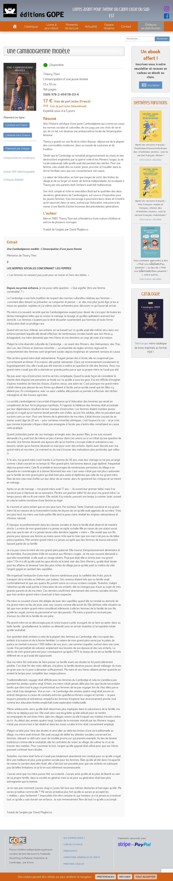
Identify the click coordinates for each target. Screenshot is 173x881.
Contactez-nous (73, 844)
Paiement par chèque (17, 148)
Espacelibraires (109, 26)
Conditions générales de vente (82, 857)
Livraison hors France (17, 135)
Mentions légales (74, 863)
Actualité (91, 26)
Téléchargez (141, 343)
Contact (126, 26)
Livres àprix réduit (51, 26)
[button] (150, 85)
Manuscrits (70, 850)
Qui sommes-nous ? (74, 837)
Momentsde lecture (71, 26)
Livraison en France (16, 125)
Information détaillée (151, 159)
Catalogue (31, 26)
